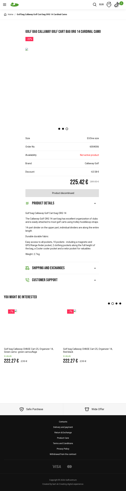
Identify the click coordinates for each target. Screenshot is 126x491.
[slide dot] (59, 129)
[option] (63, 85)
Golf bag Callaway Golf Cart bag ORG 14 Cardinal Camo (42, 14)
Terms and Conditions (63, 443)
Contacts (63, 422)
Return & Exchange (63, 432)
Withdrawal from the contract (63, 454)
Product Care (63, 438)
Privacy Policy (63, 449)
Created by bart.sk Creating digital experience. (63, 484)
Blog (101, 4)
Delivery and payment (63, 427)
